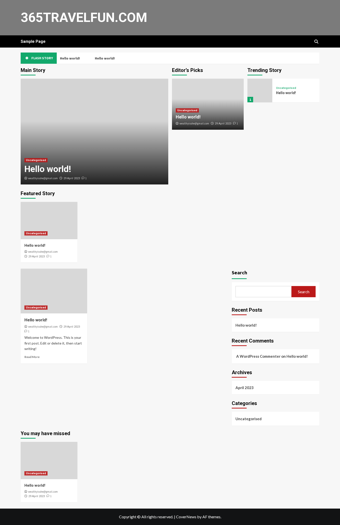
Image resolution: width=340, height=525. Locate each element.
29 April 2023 (71, 178)
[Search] (316, 41)
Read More (32, 357)
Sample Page (33, 41)
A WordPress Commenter (258, 356)
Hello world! (69, 58)
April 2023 (244, 387)
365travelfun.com (84, 17)
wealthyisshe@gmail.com (43, 178)
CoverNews (186, 516)
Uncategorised (36, 160)
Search (239, 272)
